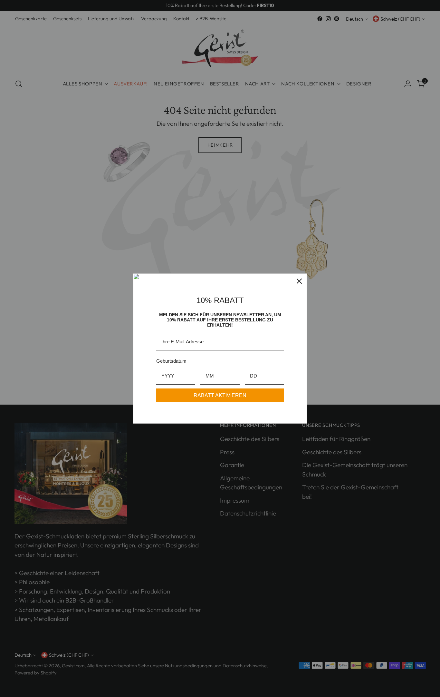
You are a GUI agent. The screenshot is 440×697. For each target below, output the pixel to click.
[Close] (299, 281)
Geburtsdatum (171, 361)
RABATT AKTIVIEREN (220, 395)
